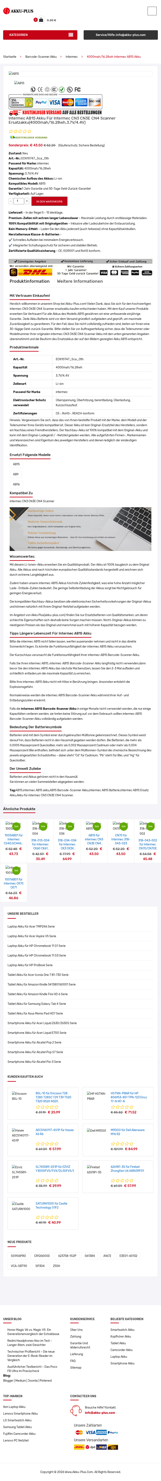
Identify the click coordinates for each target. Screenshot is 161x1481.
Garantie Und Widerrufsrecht (80, 1345)
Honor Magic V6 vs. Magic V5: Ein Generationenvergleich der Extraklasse (33, 1332)
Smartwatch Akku (122, 1330)
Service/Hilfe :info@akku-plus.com (121, 35)
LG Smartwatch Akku (17, 1420)
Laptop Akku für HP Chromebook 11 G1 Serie (37, 946)
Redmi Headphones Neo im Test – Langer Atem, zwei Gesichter (29, 1343)
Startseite (9, 57)
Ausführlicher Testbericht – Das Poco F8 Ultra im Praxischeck (32, 1369)
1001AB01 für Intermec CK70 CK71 (13, 883)
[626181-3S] (97, 1170)
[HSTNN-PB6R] (97, 1096)
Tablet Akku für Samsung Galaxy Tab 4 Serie (37, 1004)
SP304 (40, 1266)
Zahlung (75, 1336)
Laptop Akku (118, 1357)
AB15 (16, 464)
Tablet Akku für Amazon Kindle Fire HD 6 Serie (38, 994)
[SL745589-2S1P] (22, 1172)
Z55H (56, 1266)
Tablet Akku (118, 1343)
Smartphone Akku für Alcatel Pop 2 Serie (34, 1042)
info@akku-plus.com (100, 1413)
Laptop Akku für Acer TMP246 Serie (31, 926)
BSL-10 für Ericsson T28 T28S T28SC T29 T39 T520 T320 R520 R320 (53, 1097)
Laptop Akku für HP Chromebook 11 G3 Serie (37, 955)
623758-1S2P (67, 1256)
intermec (72, 57)
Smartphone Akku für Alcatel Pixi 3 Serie (34, 1062)
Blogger (8, 1380)
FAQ (72, 1361)
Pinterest (46, 1380)
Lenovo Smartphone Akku (20, 1413)
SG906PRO (18, 1256)
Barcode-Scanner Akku (41, 57)
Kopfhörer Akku (120, 1336)
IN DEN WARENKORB (49, 201)
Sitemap (75, 1367)
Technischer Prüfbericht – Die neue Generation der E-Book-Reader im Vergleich (31, 1356)
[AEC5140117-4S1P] (22, 1135)
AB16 (16, 484)
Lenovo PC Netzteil (16, 1440)
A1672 (107, 1256)
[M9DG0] (96, 1130)
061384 (90, 1256)
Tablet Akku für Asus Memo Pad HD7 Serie (35, 1013)
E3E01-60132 (128, 1256)
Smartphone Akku (122, 1363)
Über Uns (76, 1330)
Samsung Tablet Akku (17, 1427)
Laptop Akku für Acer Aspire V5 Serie (32, 936)
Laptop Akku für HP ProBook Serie (30, 965)
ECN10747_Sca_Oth (35, 158)
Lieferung (76, 1354)
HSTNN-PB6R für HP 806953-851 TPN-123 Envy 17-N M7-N (129, 1097)
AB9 (15, 474)
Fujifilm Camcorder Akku (19, 1434)
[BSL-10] (22, 1096)
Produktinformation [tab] (30, 281)
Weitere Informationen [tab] (80, 281)
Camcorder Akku (121, 1350)
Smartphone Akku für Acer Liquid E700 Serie (37, 1033)
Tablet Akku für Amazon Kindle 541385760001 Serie (42, 984)
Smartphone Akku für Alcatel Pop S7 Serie (35, 1052)
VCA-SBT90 (19, 1266)
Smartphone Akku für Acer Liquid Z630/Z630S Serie (42, 1023)
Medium (20, 1380)
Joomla (33, 1380)
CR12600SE (42, 1256)
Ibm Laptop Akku (14, 1407)
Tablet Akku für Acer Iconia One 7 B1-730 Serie (38, 975)
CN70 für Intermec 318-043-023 (120, 839)
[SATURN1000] (22, 1206)
